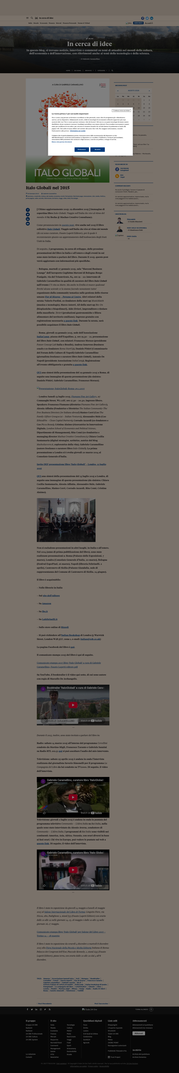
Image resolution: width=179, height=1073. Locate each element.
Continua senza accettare (121, 110)
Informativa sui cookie (77, 131)
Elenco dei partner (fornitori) (62, 142)
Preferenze (82, 149)
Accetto (98, 149)
